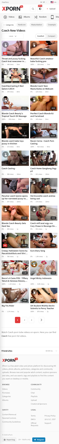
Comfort (40, 36)
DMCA (33, 419)
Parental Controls (9, 418)
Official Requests (34, 424)
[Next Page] (41, 320)
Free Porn (5, 2)
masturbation (36, 24)
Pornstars (6, 393)
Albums (5, 400)
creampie (52, 24)
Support (48, 423)
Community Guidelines (11, 422)
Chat (33, 393)
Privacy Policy (50, 415)
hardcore (21, 24)
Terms (33, 415)
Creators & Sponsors (39, 404)
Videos (5, 389)
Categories (10, 25)
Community (35, 389)
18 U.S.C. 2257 (50, 419)
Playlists (34, 396)
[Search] (33, 9)
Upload (34, 400)
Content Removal (9, 414)
